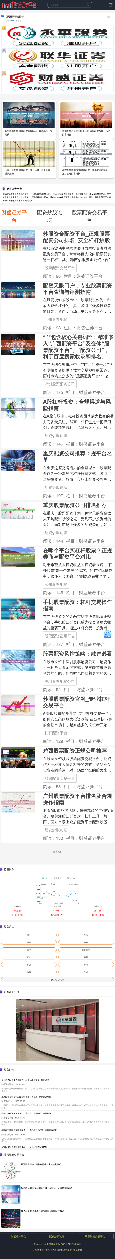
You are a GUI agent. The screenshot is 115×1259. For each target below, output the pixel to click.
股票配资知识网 (65, 1249)
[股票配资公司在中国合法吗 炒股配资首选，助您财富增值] (86, 114)
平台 (86, 972)
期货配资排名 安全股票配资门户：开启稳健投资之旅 (24, 1146)
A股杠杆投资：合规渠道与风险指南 (77, 405)
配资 (86, 934)
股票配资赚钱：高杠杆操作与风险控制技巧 (41, 1164)
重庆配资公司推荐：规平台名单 (77, 456)
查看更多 (57, 851)
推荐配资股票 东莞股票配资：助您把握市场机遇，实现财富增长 (29, 1130)
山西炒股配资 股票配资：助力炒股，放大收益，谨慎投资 (26, 1113)
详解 (86, 957)
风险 (86, 964)
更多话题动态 (57, 979)
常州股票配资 (56, 584)
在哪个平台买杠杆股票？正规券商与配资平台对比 (77, 553)
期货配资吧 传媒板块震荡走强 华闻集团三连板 (42, 1210)
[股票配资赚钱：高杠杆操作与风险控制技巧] (10, 1171)
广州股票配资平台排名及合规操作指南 (77, 799)
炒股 (29, 964)
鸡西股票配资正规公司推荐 (75, 750)
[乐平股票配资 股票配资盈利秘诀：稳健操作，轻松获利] (29, 114)
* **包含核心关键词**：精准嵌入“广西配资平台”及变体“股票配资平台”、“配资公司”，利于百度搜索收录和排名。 (78, 346)
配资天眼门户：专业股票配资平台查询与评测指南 (77, 288)
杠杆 (86, 942)
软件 (29, 949)
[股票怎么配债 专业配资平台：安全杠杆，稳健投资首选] (10, 1194)
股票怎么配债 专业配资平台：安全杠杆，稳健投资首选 (46, 1187)
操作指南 (86, 949)
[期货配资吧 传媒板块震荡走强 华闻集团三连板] (10, 1218)
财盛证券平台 (18, 1236)
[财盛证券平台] (19, 4)
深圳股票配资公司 (60, 384)
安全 (29, 957)
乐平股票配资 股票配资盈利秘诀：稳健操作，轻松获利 (25, 1079)
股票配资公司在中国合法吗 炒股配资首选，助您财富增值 (26, 1096)
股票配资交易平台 (60, 267)
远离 (29, 972)
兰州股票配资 (56, 319)
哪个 (29, 934)
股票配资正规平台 (60, 636)
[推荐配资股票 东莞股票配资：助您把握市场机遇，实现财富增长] (86, 153)
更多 (109, 16)
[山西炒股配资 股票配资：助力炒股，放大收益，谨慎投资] (29, 153)
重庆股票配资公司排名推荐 (75, 505)
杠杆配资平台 (56, 732)
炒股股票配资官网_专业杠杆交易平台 (76, 702)
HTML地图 (75, 1244)
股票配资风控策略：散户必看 (77, 653)
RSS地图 (65, 1244)
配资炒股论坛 (56, 435)
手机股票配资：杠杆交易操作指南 (77, 605)
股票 (29, 942)
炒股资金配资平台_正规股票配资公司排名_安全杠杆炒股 (76, 237)
